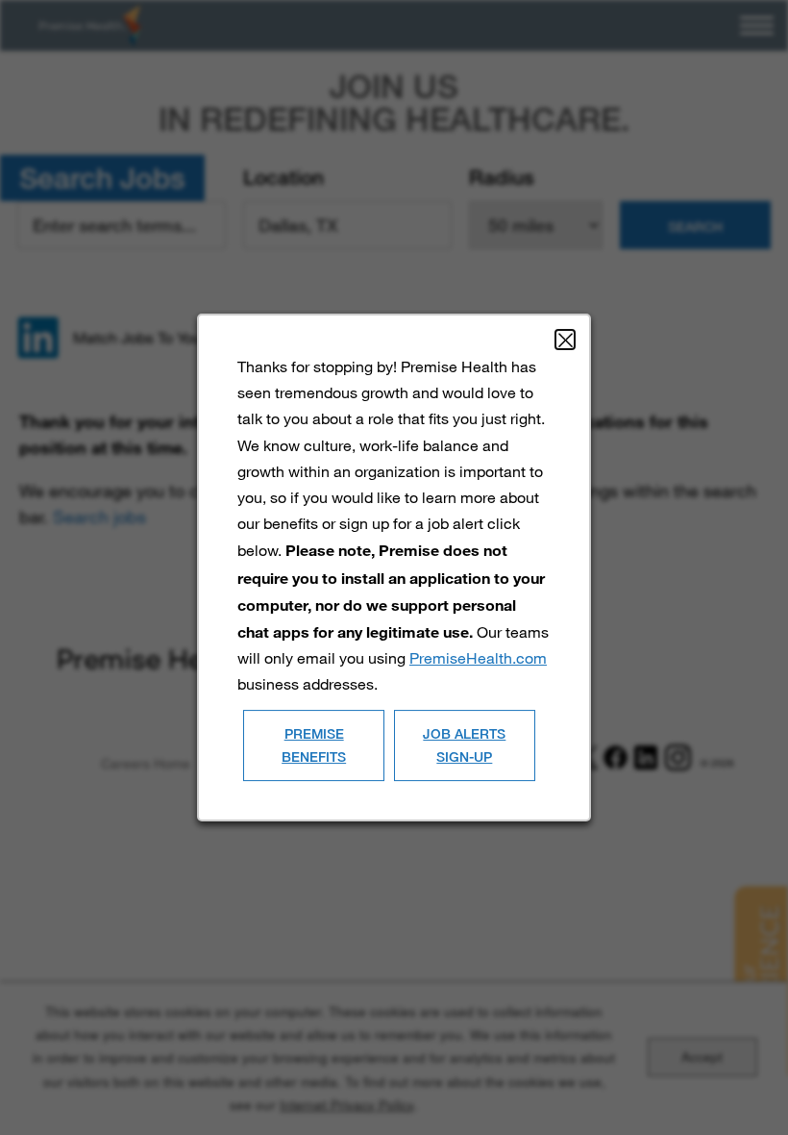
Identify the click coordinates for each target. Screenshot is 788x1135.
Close (565, 339)
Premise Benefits (314, 745)
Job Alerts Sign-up (464, 745)
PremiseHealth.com (478, 658)
